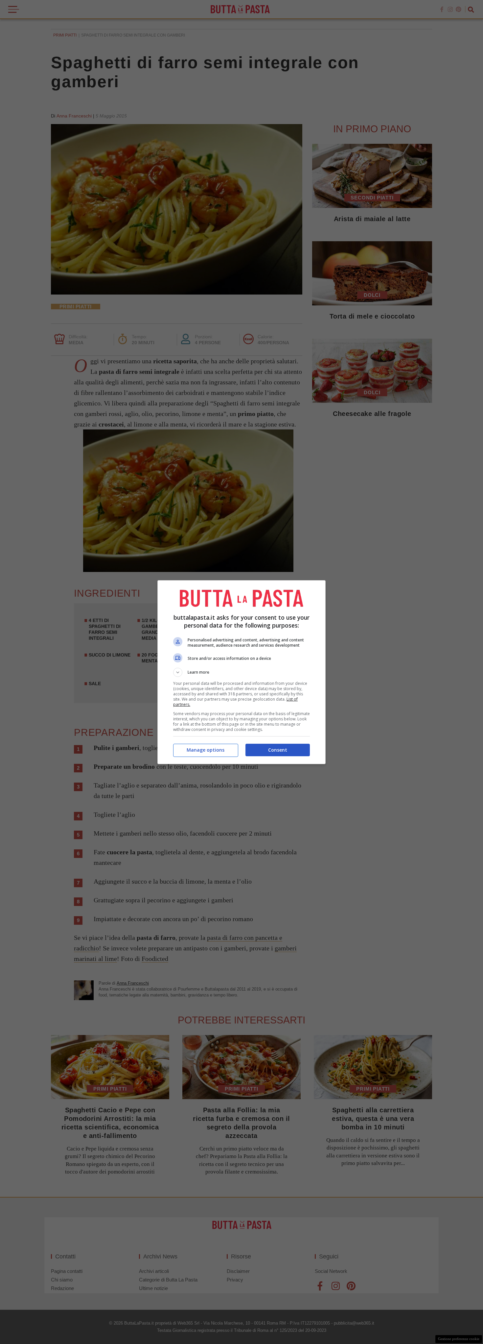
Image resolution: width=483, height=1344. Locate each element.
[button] (241, 672)
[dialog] (241, 672)
